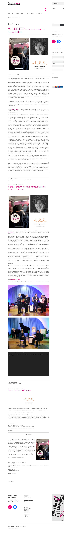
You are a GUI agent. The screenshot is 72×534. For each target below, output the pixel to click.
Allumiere (10, 179)
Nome (53, 59)
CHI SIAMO (40, 13)
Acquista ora (58, 511)
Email (53, 54)
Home (10, 17)
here (53, 73)
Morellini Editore (28, 471)
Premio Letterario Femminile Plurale (31, 179)
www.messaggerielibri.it (27, 509)
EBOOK (13, 13)
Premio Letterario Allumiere (19, 390)
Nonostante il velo (40, 108)
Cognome (54, 63)
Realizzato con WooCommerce (13, 527)
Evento (12, 481)
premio (20, 383)
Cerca (53, 23)
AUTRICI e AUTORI (19, 13)
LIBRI (9, 13)
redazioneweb (21, 27)
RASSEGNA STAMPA (32, 13)
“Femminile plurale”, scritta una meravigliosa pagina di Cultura (26, 30)
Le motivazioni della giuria (15, 279)
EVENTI (26, 13)
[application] (28, 364)
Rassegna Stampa (14, 178)
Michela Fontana (15, 179)
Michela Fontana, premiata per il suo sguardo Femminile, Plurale (26, 188)
